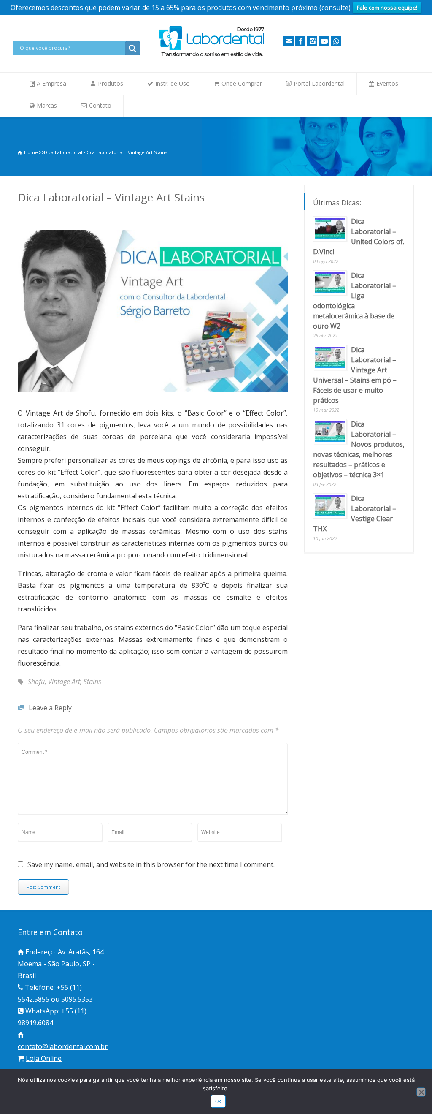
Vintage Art (44, 413)
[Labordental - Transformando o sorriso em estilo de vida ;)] (212, 55)
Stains (92, 681)
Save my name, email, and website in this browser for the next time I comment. (151, 865)
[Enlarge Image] (152, 231)
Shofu (36, 681)
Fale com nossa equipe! (387, 7)
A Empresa (51, 83)
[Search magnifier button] (132, 48)
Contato (100, 105)
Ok (218, 1101)
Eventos (387, 83)
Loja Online (44, 1058)
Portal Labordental (319, 83)
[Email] (289, 41)
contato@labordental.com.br (63, 1046)
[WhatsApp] (336, 41)
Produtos (110, 83)
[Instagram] (312, 41)
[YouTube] (324, 41)
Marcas (47, 105)
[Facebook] (300, 41)
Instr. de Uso (172, 83)
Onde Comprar (241, 83)
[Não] (421, 1092)
